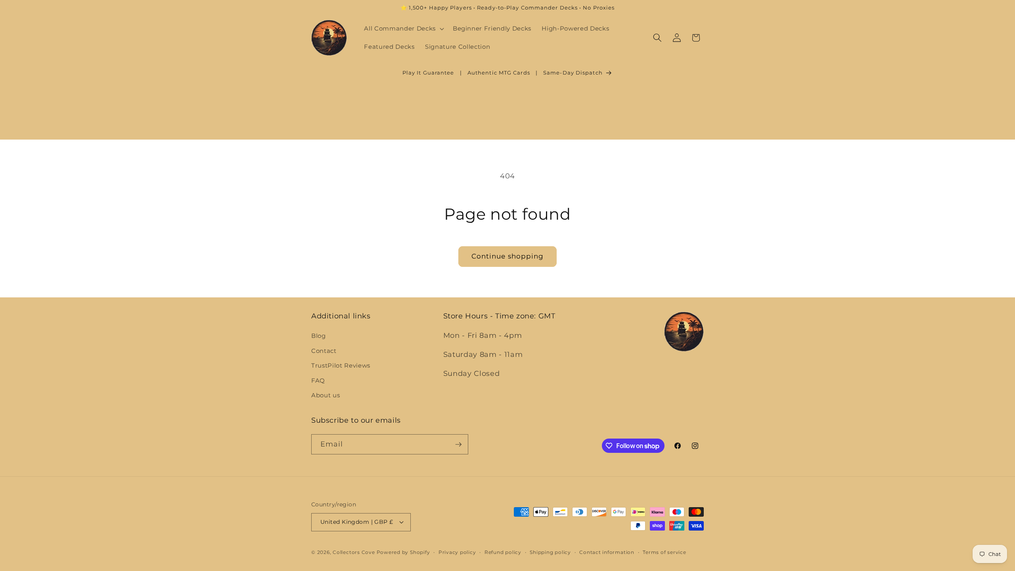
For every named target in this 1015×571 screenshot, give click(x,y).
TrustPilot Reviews (340, 365)
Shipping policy (550, 552)
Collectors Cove (354, 552)
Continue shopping (507, 256)
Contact (324, 350)
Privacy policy (457, 552)
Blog (318, 335)
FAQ (318, 380)
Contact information (606, 552)
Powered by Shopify (403, 552)
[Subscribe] (458, 444)
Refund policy (503, 552)
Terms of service (664, 552)
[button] (403, 28)
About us (325, 395)
